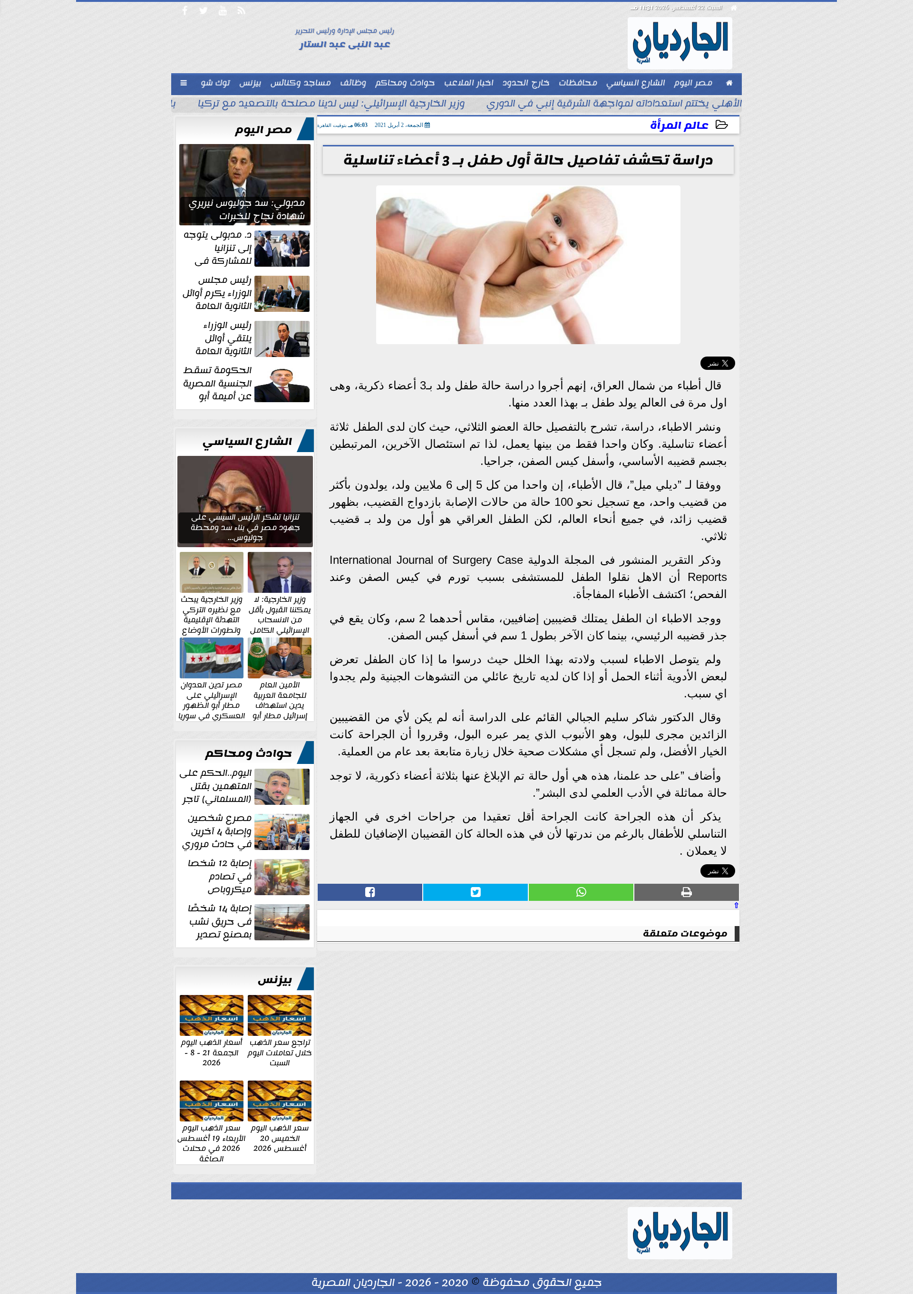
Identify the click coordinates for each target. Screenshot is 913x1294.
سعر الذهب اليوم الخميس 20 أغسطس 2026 (280, 1137)
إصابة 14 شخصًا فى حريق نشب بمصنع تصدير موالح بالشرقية (249, 921)
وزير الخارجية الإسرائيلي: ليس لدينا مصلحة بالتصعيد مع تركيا (331, 104)
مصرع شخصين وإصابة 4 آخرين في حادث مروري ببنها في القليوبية (246, 831)
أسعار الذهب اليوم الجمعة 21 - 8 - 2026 (211, 1052)
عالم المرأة (679, 125)
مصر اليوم (263, 129)
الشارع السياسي (247, 441)
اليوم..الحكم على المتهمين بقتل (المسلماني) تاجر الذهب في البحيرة (245, 786)
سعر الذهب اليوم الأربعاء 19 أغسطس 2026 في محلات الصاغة (211, 1142)
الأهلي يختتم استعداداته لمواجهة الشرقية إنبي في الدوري (614, 104)
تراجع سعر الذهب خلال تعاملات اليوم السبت (280, 1052)
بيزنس (275, 979)
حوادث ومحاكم (248, 753)
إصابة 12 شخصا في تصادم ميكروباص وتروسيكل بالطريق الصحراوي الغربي (249, 876)
